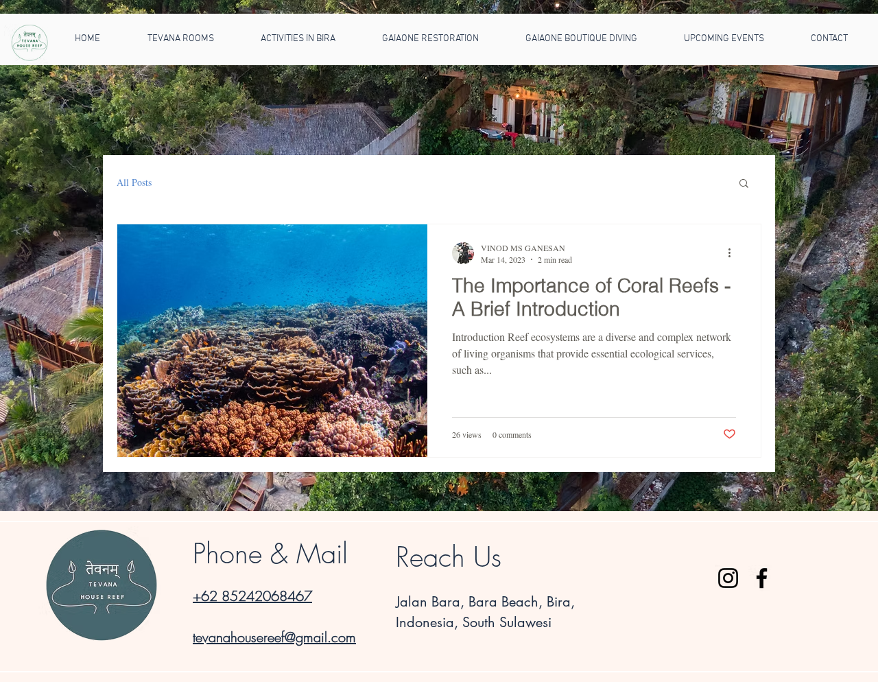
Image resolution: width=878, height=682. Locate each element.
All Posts (134, 182)
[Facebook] (761, 578)
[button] (743, 184)
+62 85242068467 (252, 596)
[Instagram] (728, 578)
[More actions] (734, 253)
